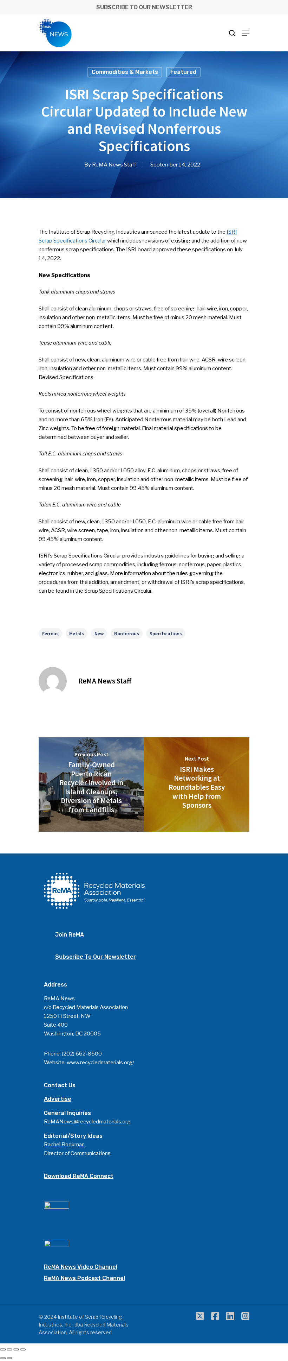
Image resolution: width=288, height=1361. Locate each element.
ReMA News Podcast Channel (84, 1278)
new (99, 633)
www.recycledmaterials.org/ (100, 1062)
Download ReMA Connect (78, 1176)
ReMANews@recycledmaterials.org (87, 1122)
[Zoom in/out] (23, 1349)
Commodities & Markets (125, 72)
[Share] (9, 1349)
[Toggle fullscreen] (16, 1349)
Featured (183, 72)
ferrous (50, 633)
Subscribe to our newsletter (95, 956)
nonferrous (126, 633)
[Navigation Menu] (245, 33)
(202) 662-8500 (82, 1054)
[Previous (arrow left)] (3, 1358)
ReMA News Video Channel (80, 1267)
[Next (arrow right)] (9, 1358)
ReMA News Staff (114, 165)
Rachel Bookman (64, 1144)
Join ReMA (69, 934)
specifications (166, 633)
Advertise (57, 1099)
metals (76, 633)
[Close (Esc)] (3, 1349)
